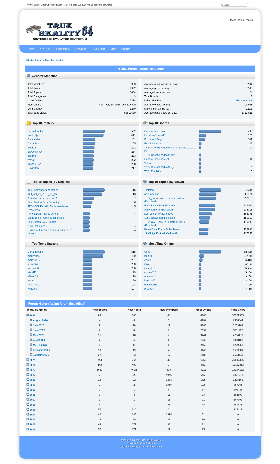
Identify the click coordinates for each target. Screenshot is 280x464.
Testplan (149, 190)
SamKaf (32, 155)
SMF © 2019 (139, 440)
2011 (32, 429)
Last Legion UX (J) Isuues (42, 222)
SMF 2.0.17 (126, 440)
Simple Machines (155, 440)
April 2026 (39, 340)
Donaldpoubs (35, 131)
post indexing (151, 194)
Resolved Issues (153, 143)
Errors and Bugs (153, 139)
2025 (32, 360)
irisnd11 (32, 272)
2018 (32, 394)
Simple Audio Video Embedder (141, 443)
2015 (32, 409)
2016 (32, 404)
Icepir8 (148, 256)
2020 (32, 385)
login (239, 20)
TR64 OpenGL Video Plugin (159, 155)
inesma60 (33, 268)
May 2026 (38, 335)
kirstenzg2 (33, 264)
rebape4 (149, 288)
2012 (32, 424)
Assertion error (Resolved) (42, 198)
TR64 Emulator (152, 171)
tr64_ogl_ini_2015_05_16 (42, 194)
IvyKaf (31, 159)
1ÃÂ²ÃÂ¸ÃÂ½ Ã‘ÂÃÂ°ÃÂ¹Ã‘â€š (161, 233)
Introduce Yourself (154, 135)
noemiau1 (33, 284)
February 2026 (41, 350)
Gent (147, 251)
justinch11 (33, 280)
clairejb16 (149, 268)
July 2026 (38, 325)
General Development (156, 159)
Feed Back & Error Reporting (44, 202)
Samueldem (34, 139)
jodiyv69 (32, 288)
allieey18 (33, 276)
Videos (148, 163)
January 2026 (41, 355)
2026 (32, 315)
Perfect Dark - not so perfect (43, 213)
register (250, 20)
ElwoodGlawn (35, 151)
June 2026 (39, 330)
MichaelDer (34, 164)
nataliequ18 (151, 284)
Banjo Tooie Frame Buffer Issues (46, 217)
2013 (32, 419)
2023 (32, 370)
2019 (32, 389)
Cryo (147, 264)
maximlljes (34, 135)
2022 (32, 374)
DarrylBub (33, 143)
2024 (32, 365)
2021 (32, 379)
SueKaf (32, 147)
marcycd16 (34, 260)
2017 (32, 399)
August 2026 (40, 320)
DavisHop (33, 168)
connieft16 (150, 272)
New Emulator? (36, 226)
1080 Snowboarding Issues (43, 190)
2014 (32, 414)
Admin (147, 260)
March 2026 (40, 345)
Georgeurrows (244, 100)
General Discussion (155, 131)
